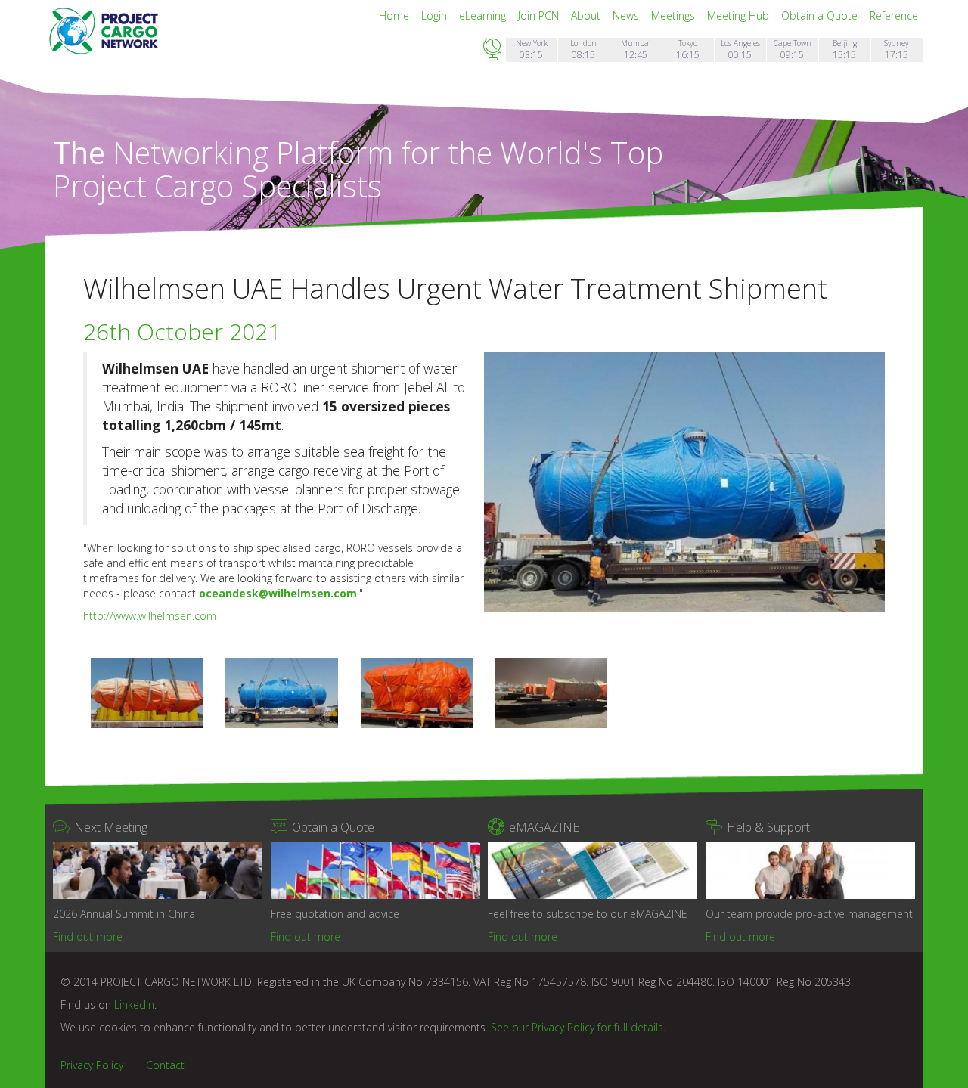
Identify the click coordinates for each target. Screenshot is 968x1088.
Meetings (674, 15)
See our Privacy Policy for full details (577, 1027)
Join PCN (540, 15)
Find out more (88, 936)
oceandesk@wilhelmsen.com (278, 593)
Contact (165, 1065)
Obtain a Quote (821, 15)
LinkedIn (134, 1004)
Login (435, 15)
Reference (894, 15)
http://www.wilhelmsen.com (149, 616)
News (627, 15)
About (587, 15)
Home (395, 15)
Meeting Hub (739, 15)
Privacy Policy (91, 1065)
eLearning (484, 15)
